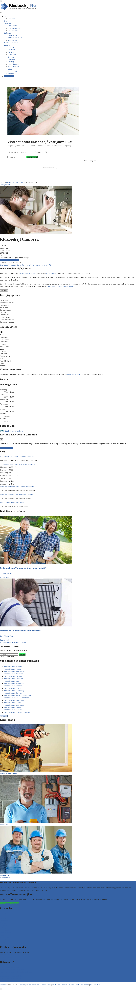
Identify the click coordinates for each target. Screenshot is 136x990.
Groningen (11, 57)
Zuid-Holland (12, 71)
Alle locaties (4, 942)
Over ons (11, 19)
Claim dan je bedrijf (74, 374)
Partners (64, 985)
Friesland (11, 52)
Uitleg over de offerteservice (10, 967)
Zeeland (11, 74)
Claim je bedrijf (5, 185)
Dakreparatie (12, 35)
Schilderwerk (12, 26)
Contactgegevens (23, 265)
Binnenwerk (8, 23)
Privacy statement (32, 985)
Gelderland (12, 55)
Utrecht (10, 69)
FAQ (49, 265)
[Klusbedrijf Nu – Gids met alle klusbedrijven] (18, 10)
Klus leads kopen (6, 955)
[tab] (68, 456)
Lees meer (4, 290)
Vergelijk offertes (32, 157)
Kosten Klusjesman (11, 43)
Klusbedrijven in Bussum (15, 182)
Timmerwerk (12, 40)
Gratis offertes (9, 76)
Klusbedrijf (4, 985)
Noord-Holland (13, 67)
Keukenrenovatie (14, 28)
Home (6, 16)
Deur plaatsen (13, 31)
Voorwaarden (46, 985)
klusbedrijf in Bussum (27, 274)
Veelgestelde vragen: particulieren (12, 976)
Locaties (7, 45)
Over (2, 265)
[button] (17, 456)
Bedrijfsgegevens (10, 265)
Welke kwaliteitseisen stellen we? (12, 970)
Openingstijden (36, 265)
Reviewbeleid (95, 985)
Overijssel (11, 59)
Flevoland (11, 50)
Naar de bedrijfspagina (51, 168)
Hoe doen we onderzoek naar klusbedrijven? (16, 972)
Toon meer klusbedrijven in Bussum (13, 642)
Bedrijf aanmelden (6, 957)
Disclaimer (56, 985)
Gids (5, 21)
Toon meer (4, 716)
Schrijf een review (6, 448)
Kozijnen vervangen (15, 38)
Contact (3, 981)
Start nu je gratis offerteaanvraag (60, 286)
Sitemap (22, 985)
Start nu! (22, 654)
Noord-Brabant (13, 64)
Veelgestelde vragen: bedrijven (11, 978)
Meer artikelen (5, 878)
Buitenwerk (8, 33)
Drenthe (11, 47)
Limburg (11, 62)
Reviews (45, 265)
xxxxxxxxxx (4, 337)
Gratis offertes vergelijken (9, 260)
